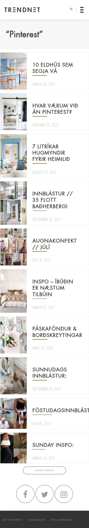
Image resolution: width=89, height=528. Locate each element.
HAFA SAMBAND (62, 519)
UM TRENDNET (13, 519)
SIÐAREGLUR (37, 519)
